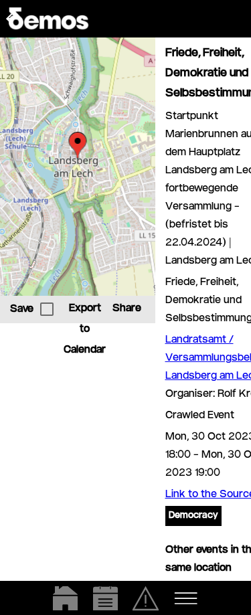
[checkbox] (46, 309)
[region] (77, 166)
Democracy (193, 516)
